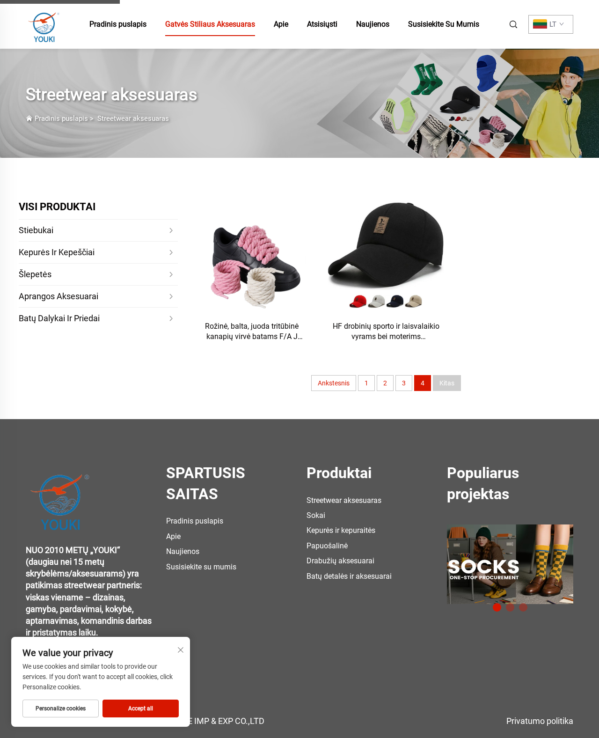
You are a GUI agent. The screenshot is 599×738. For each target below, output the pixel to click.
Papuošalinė (327, 545)
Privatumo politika (539, 721)
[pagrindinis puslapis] (44, 23)
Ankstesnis (334, 383)
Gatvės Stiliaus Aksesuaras (210, 24)
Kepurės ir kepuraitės (341, 530)
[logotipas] (61, 496)
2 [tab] (510, 607)
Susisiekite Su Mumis (443, 24)
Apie (281, 24)
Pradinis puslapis (117, 24)
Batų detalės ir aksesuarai (349, 576)
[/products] (510, 564)
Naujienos (372, 24)
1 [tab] (497, 607)
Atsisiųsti (322, 24)
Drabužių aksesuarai (340, 560)
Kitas (446, 383)
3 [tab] (523, 607)
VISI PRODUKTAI (57, 207)
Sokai (316, 515)
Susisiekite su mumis (201, 566)
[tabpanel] (510, 560)
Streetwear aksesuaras (133, 118)
